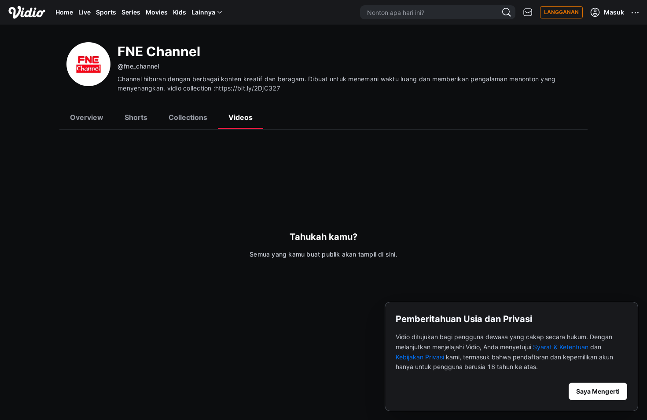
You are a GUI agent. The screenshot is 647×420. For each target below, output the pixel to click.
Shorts (136, 117)
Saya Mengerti (598, 391)
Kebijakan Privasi (420, 357)
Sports (106, 12)
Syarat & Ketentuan (560, 347)
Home (64, 12)
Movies (157, 12)
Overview (86, 117)
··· (635, 12)
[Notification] (527, 12)
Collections (188, 117)
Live (84, 12)
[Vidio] (27, 12)
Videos (240, 117)
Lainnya (203, 12)
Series (130, 12)
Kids (179, 12)
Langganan (561, 12)
